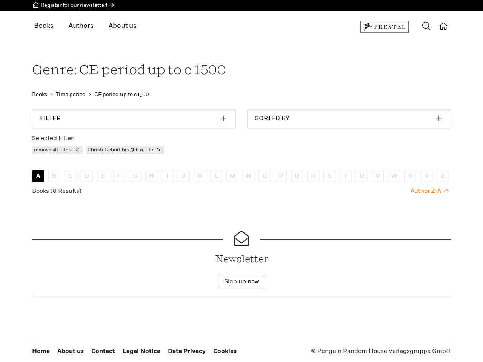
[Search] (426, 27)
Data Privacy (187, 351)
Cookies (225, 351)
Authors (81, 26)
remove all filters (54, 150)
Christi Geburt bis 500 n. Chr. (121, 150)
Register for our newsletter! (74, 5)
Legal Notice (141, 351)
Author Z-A (427, 191)
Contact (103, 351)
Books (44, 26)
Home (41, 351)
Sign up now (241, 282)
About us (123, 26)
